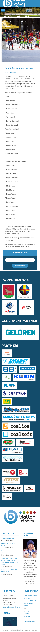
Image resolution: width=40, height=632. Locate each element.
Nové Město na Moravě (30, 595)
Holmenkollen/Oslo (29, 621)
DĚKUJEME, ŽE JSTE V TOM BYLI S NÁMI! (9, 571)
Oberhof (26, 613)
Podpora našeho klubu (7, 538)
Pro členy (8, 26)
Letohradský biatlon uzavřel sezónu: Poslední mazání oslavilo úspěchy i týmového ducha (9, 561)
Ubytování (21, 21)
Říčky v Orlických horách (28, 604)
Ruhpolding (27, 616)
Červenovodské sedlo (30, 601)
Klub (18, 16)
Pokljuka (26, 611)
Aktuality (8, 16)
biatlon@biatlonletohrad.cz (11, 607)
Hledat (37, 32)
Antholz (26, 619)
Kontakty (8, 21)
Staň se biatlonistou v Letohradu (7, 552)
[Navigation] (3, 10)
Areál (26, 16)
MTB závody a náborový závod (8, 544)
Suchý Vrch (27, 598)
